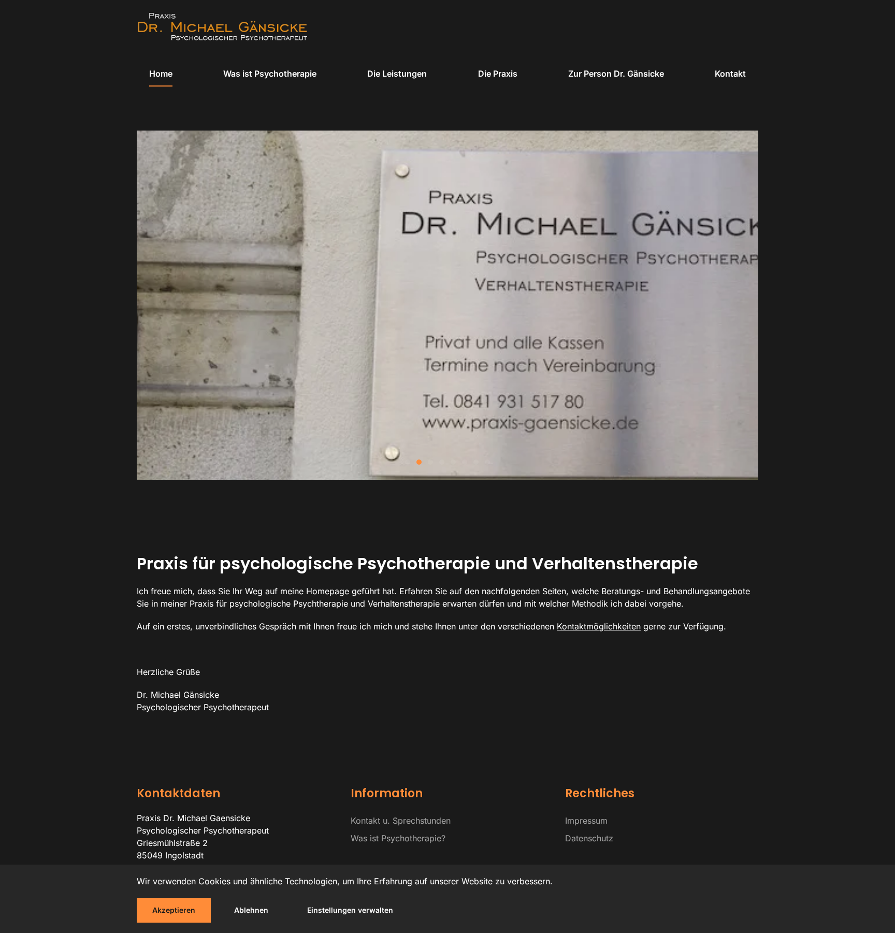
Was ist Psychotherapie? (398, 838)
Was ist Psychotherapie (269, 73)
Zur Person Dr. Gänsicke (616, 73)
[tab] (407, 462)
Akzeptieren (173, 910)
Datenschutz (589, 838)
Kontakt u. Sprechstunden (401, 820)
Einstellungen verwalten (350, 910)
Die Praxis (497, 73)
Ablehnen (251, 910)
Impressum (586, 820)
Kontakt (730, 73)
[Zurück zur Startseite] (222, 26)
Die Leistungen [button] (397, 73)
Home (160, 73)
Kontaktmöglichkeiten (599, 626)
